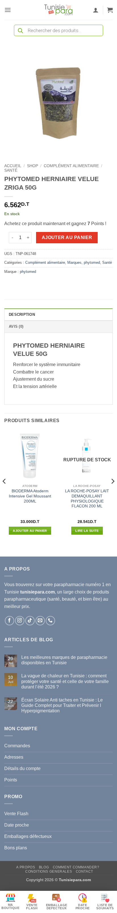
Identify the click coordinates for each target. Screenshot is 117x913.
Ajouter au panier (67, 237)
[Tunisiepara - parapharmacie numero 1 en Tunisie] (58, 10)
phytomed (92, 262)
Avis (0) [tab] (16, 326)
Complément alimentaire (71, 166)
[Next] (112, 492)
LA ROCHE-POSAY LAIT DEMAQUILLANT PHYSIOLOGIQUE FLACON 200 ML (87, 498)
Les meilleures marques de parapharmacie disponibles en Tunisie (64, 660)
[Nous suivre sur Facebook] (9, 620)
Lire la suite (87, 530)
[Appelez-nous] (50, 620)
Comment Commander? (76, 867)
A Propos (25, 867)
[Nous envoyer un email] (40, 620)
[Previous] (4, 492)
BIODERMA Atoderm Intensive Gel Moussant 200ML (30, 496)
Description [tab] (22, 314)
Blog (44, 867)
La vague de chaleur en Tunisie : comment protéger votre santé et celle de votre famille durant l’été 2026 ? (65, 681)
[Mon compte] (96, 10)
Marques (74, 262)
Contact (84, 871)
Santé (10, 170)
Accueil (12, 166)
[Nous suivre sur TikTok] (30, 620)
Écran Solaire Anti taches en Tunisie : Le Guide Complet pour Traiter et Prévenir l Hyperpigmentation (62, 705)
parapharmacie (69, 584)
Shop (32, 166)
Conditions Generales (48, 871)
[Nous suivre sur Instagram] (19, 620)
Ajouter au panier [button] (30, 530)
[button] (7, 10)
